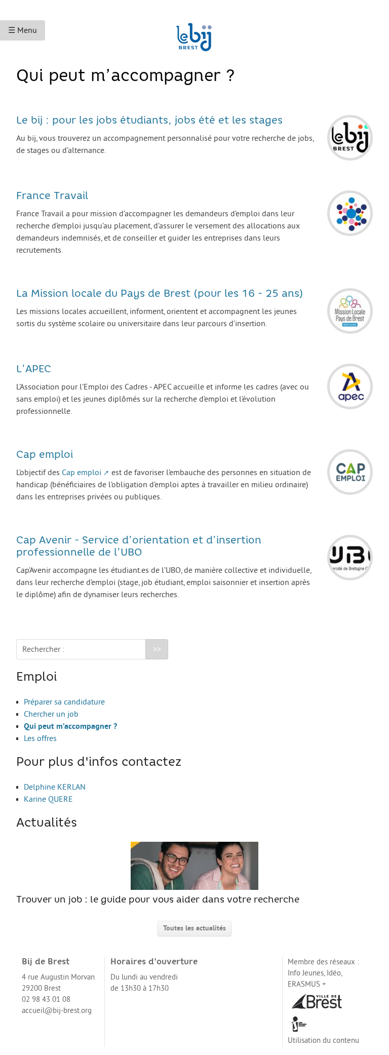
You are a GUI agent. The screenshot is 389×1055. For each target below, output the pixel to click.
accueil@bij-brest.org (57, 1010)
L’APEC (33, 370)
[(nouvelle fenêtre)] (316, 1001)
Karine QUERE (48, 799)
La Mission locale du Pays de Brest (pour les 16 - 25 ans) (159, 294)
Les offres (40, 738)
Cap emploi (44, 455)
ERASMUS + (307, 984)
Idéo (334, 973)
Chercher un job (51, 714)
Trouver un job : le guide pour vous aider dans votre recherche (157, 900)
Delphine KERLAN (55, 787)
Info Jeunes (306, 973)
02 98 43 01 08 (46, 999)
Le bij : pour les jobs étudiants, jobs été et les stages (149, 121)
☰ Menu (22, 30)
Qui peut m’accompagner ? (70, 726)
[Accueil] (194, 32)
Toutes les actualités (194, 928)
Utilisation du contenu (323, 1040)
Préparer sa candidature (64, 702)
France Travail (52, 196)
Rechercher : (43, 649)
